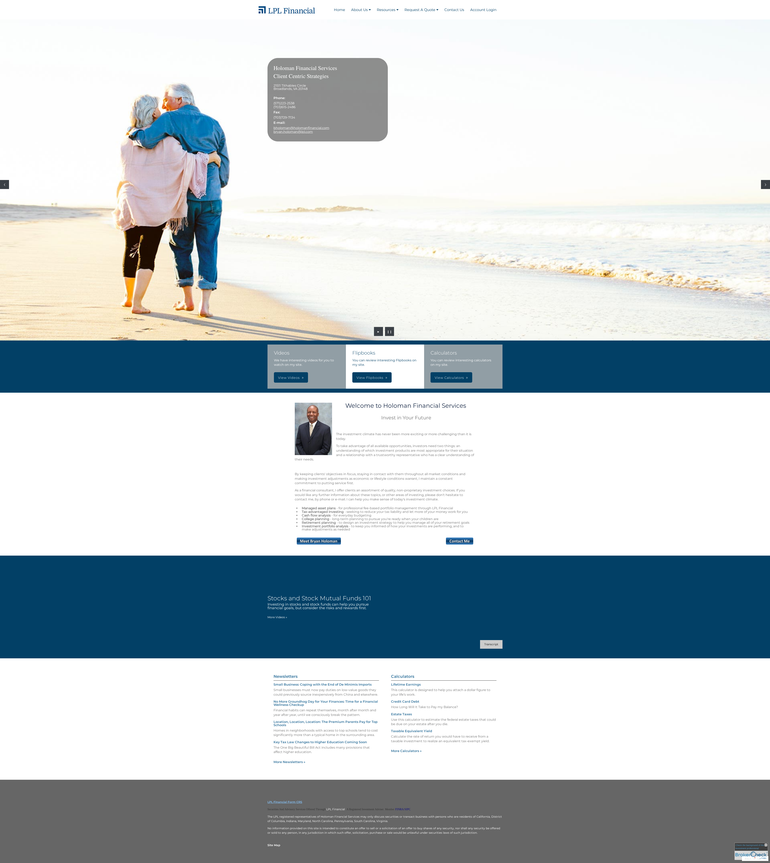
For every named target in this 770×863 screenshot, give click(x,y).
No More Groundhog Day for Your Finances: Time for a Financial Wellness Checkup (326, 703)
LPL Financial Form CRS (284, 802)
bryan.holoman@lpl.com (293, 132)
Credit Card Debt (405, 701)
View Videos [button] (289, 378)
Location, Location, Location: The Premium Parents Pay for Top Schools (326, 723)
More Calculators (406, 751)
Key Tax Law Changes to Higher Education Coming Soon (320, 742)
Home (339, 10)
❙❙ (389, 331)
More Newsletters (289, 762)
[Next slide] (765, 184)
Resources (386, 10)
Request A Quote (419, 10)
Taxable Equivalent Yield (411, 731)
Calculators (402, 676)
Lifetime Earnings (406, 684)
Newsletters (286, 676)
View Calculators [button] (449, 378)
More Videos (277, 617)
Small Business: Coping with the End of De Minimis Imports (323, 684)
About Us (359, 10)
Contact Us (454, 10)
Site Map (273, 845)
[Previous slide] (4, 184)
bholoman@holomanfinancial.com (301, 128)
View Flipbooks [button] (370, 378)
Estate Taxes (401, 714)
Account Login (483, 10)
